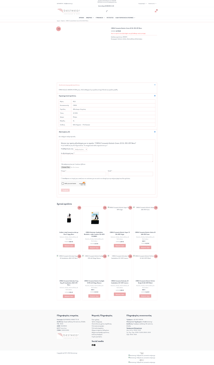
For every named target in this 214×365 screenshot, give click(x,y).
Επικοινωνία (151, 3)
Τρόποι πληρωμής (97, 322)
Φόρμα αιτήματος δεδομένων (100, 330)
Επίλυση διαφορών (97, 334)
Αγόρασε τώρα (69, 246)
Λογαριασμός (141, 3)
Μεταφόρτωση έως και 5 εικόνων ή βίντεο (73, 164)
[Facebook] (93, 345)
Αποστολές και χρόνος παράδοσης (102, 324)
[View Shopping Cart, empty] (155, 11)
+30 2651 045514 (138, 319)
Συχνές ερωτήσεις (97, 337)
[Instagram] (94, 345)
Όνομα (63, 171)
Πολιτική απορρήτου (98, 328)
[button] (145, 3)
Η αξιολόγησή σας (67, 153)
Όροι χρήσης (95, 319)
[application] (93, 17)
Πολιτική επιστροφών (98, 326)
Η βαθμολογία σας (67, 149)
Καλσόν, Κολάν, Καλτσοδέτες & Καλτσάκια (130, 39)
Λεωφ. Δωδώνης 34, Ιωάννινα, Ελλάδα (74, 322)
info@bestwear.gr (68, 3)
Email (110, 171)
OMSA (75, 105)
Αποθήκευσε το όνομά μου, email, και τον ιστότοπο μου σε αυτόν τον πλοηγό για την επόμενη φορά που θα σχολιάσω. (96, 178)
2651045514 (60, 3)
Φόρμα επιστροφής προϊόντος (100, 332)
